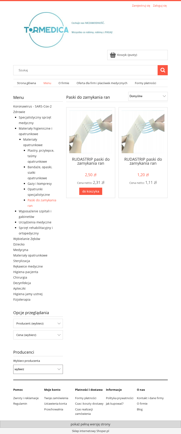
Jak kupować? (115, 404)
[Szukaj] (163, 70)
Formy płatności (85, 398)
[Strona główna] (72, 29)
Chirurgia (20, 277)
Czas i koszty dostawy (89, 404)
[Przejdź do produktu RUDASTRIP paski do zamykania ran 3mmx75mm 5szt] (143, 131)
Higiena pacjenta (25, 272)
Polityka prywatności (119, 398)
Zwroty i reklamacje (26, 398)
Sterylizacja (21, 261)
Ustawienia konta (55, 404)
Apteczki (19, 288)
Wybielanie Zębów (26, 239)
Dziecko (19, 244)
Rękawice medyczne (28, 266)
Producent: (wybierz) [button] (29, 323)
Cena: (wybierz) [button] (26, 335)
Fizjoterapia (21, 299)
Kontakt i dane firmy (150, 398)
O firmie (142, 404)
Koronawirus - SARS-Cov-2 (32, 106)
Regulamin (20, 404)
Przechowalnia (53, 409)
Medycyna (20, 250)
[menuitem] (26, 83)
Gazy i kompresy (40, 183)
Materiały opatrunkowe (30, 255)
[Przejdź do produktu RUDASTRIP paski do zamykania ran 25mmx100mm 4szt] (90, 131)
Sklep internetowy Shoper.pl (90, 431)
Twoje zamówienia (56, 398)
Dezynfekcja (22, 283)
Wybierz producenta (26, 360)
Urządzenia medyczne (35, 222)
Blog (140, 409)
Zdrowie (19, 112)
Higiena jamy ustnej (28, 294)
